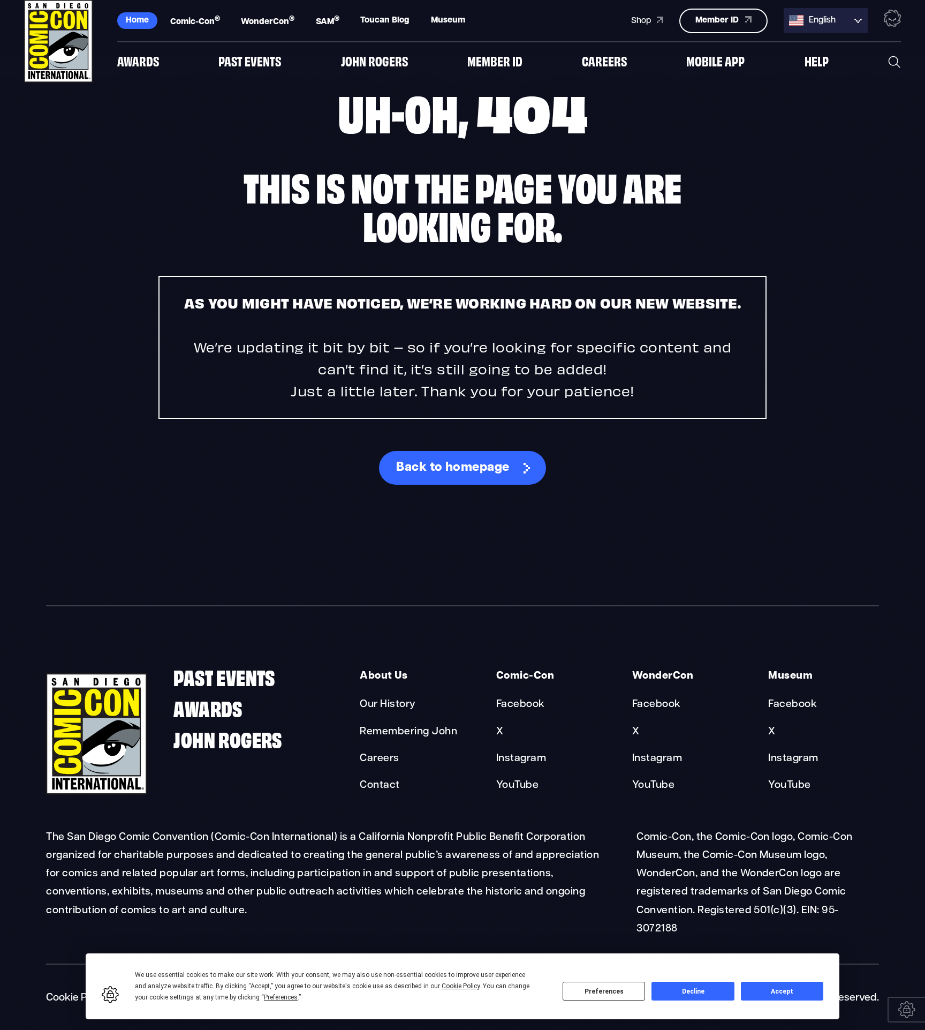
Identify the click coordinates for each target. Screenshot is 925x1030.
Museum (448, 20)
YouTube (517, 785)
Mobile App (715, 60)
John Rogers (374, 60)
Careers (604, 60)
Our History (387, 704)
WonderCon (267, 21)
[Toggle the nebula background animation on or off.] (892, 20)
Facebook (520, 704)
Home (137, 20)
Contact (379, 785)
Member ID (494, 60)
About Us (383, 676)
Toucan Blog (385, 20)
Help (817, 60)
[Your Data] (906, 1010)
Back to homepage (453, 467)
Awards (138, 60)
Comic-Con (195, 21)
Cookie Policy (77, 998)
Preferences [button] (281, 997)
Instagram (521, 758)
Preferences (604, 991)
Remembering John (408, 731)
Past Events (249, 60)
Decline (693, 991)
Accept (782, 991)
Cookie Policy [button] (461, 986)
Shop (642, 21)
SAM (327, 21)
